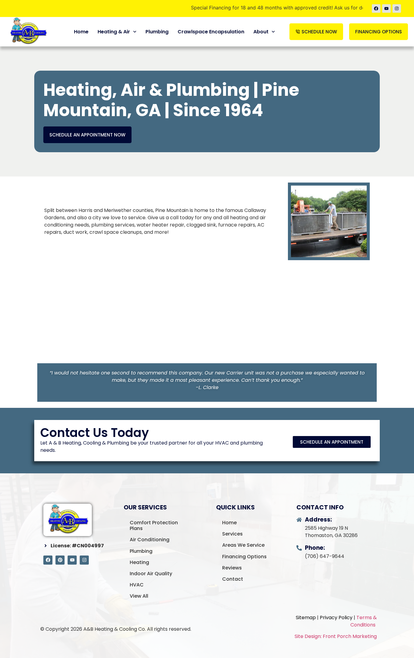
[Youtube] (386, 8)
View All (139, 596)
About (261, 31)
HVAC (137, 584)
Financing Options (244, 556)
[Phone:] (299, 548)
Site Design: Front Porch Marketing (336, 636)
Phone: (315, 548)
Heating (139, 562)
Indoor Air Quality (151, 573)
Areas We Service (243, 545)
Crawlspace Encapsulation (211, 31)
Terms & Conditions (363, 621)
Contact (232, 579)
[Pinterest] (60, 560)
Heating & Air (114, 31)
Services (232, 533)
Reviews (232, 567)
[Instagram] (396, 8)
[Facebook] (376, 8)
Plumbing (157, 31)
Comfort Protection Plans (154, 525)
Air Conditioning (149, 539)
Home (81, 31)
